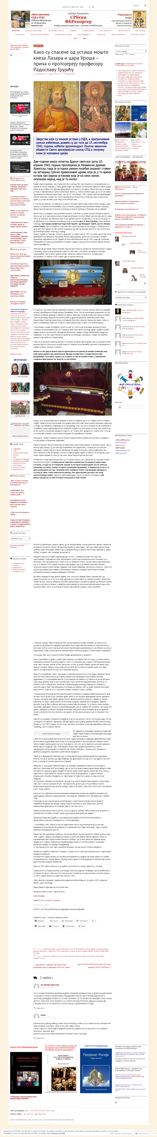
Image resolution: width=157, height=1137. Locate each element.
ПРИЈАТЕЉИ (101, 34)
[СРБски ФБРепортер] (78, 19)
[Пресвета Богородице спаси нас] (123, 114)
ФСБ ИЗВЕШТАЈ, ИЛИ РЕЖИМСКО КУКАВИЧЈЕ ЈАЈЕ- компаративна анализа (18, 503)
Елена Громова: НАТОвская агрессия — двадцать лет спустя (130, 226)
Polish (12, 340)
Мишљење (43, 951)
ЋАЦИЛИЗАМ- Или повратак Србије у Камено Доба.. (17, 493)
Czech (20, 326)
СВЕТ (15, 457)
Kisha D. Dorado (53, 900)
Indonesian (21, 334)
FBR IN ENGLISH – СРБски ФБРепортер (18, 179)
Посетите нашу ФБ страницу (17, 546)
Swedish (25, 344)
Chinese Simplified (16, 324)
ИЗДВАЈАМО (17, 449)
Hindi (28, 332)
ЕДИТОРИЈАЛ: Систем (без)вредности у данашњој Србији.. (18, 294)
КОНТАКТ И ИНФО (138, 34)
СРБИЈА (102, 951)
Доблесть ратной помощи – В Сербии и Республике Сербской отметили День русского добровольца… (130, 217)
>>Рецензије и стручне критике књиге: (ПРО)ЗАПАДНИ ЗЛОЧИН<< (23, 1098)
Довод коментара (19, 569)
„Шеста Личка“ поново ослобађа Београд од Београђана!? (19, 483)
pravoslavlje (91, 956)
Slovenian (13, 344)
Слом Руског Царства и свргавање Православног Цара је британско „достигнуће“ (20, 267)
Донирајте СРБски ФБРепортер (134, 1076)
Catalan (23, 322)
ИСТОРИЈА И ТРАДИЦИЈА (21, 459)
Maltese (20, 338)
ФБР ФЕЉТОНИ (20, 416)
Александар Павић (129, 261)
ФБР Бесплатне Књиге (40, 34)
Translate (131, 54)
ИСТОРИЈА (79, 949)
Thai (11, 346)
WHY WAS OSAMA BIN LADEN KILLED (130, 77)
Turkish (15, 346)
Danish (24, 326)
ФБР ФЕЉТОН (105, 31)
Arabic (12, 322)
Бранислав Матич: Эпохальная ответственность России (127, 202)
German (13, 332)
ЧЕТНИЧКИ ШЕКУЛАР (50, 985)
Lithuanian (13, 338)
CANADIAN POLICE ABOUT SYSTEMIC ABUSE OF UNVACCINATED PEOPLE (19, 225)
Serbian (18, 342)
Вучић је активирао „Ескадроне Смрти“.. (18, 303)
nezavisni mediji (80, 956)
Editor (124, 310)
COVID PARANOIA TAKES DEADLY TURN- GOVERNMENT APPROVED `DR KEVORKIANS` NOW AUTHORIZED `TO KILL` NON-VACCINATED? (19, 238)
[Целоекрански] (29, 142)
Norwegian (26, 338)
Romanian (26, 340)
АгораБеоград (119, 64)
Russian (12, 342)
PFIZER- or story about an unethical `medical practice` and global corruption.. (19, 214)
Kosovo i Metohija (46, 1111)
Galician (23, 330)
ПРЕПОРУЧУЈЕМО (18, 476)
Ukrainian (22, 346)
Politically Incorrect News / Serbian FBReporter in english (129, 64)
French (17, 330)
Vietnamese (14, 348)
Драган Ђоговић (143, 276)
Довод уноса (17, 567)
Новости (79, 951)
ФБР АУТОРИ (123, 31)
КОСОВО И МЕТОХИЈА (34, 31)
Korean (18, 336)
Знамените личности (68, 949)
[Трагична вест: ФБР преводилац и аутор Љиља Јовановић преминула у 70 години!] (139, 130)
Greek (18, 332)
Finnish (12, 330)
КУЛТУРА (87, 949)
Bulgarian (18, 322)
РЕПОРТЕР (40, 74)
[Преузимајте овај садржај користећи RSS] (11, 178)
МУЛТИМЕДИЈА (83, 34)
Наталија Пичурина (137, 268)
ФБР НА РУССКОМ (19, 467)
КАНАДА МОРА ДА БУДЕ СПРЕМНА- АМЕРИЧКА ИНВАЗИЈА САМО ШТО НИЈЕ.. (19, 188)
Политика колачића (58, 1133)
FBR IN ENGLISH (18, 469)
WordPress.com (18, 571)
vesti (43, 958)
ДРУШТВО (38, 46)
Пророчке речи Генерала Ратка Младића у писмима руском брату (19, 47)
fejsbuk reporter (56, 956)
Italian (27, 334)
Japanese (13, 336)
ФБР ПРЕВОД (140, 31)
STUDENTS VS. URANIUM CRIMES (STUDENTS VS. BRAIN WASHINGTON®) (131, 80)
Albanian (25, 320)
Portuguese (18, 340)
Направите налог (19, 563)
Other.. (120, 95)
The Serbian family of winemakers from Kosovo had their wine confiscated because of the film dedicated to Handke (20, 201)
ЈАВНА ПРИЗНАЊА (118, 34)
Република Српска (56, 31)
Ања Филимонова (142, 252)
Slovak (23, 342)
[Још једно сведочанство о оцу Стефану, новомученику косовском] (139, 144)
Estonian (22, 328)
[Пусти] (13, 142)
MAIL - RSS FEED (31, 1111)
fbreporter (47, 956)
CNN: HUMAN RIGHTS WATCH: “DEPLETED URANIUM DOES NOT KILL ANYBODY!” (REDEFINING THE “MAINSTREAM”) (131, 73)
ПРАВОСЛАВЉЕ (88, 31)
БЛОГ (42, 900)
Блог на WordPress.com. (21, 1120)
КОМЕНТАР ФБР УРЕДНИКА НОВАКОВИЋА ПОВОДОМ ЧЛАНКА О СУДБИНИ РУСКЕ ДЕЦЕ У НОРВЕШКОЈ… (20, 523)
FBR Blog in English (19, 249)
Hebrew (23, 332)
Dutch (12, 328)
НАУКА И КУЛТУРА (19, 463)
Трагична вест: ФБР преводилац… (134, 328)
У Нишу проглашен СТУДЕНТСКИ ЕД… (132, 353)
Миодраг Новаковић (129, 236)
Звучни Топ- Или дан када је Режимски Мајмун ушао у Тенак (20, 256)
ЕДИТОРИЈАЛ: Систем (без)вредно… (133, 319)
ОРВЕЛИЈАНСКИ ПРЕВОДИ (20, 394)
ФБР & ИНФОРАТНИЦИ (20, 436)
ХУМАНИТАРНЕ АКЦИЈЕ (63, 34)
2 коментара (69, 74)
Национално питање (68, 951)
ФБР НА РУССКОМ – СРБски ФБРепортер (126, 188)
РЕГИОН (16, 455)
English (16, 328)
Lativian (24, 336)
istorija (65, 956)
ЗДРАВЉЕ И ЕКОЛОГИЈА (21, 461)
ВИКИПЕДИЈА (39, 896)
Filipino (27, 328)
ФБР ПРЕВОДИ (23, 376)
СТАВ (15, 451)
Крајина (73, 31)
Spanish (19, 344)
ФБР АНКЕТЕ (20, 34)
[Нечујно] (27, 142)
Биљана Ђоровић (136, 243)
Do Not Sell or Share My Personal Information (53, 1120)
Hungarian (13, 334)
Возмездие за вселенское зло (126, 209)
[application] (20, 139)
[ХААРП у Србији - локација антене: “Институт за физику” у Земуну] (123, 130)
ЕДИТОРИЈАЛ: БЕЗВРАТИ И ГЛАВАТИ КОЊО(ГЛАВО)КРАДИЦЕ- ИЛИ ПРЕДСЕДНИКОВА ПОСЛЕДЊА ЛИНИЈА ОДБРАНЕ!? (19, 281)
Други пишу (56, 949)
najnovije (71, 956)
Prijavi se (16, 565)
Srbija (97, 956)
